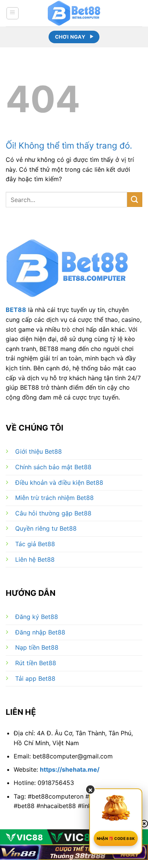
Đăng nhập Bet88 (40, 632)
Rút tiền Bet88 (35, 663)
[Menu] (12, 13)
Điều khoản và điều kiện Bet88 (59, 482)
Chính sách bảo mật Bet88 (53, 467)
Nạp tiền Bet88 (36, 647)
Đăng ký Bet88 (36, 616)
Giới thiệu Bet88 (38, 451)
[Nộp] (134, 199)
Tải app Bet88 (35, 678)
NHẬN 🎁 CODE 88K (116, 838)
